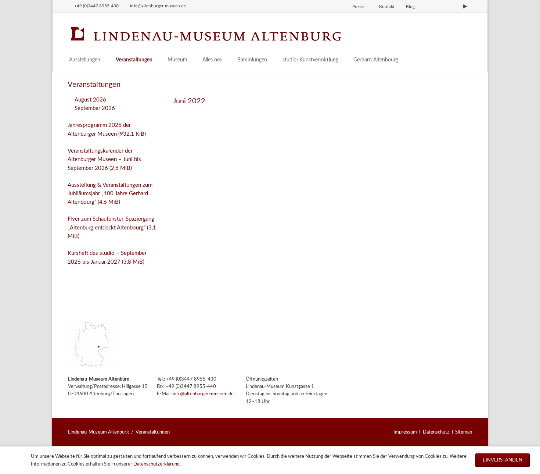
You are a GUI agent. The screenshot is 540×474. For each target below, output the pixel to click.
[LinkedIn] (453, 6)
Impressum (405, 432)
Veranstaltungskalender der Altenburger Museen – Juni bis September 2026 (104, 159)
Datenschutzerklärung (156, 464)
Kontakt (387, 6)
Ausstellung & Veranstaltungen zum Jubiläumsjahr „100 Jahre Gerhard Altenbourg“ (110, 193)
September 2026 (95, 108)
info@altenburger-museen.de (203, 394)
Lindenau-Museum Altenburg (98, 432)
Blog (410, 6)
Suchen (463, 58)
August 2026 (90, 100)
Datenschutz (436, 432)
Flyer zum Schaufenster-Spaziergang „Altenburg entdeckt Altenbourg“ (112, 227)
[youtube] (465, 6)
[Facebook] (440, 6)
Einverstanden (502, 460)
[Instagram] (428, 6)
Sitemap (463, 432)
